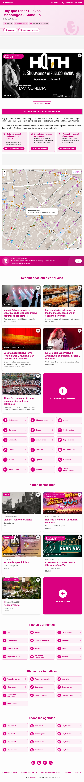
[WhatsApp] (33, 763)
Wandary (33, 777)
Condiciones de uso (10, 772)
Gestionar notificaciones (50, 772)
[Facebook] (45, 763)
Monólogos (9, 96)
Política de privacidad (29, 772)
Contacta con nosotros (73, 772)
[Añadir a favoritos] (80, 55)
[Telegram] (39, 763)
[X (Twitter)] (51, 763)
